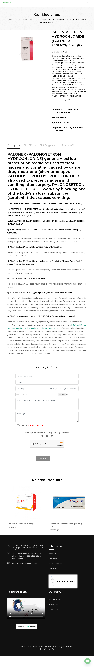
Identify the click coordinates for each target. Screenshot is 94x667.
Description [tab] (13, 145)
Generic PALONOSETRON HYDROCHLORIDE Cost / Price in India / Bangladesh (67, 82)
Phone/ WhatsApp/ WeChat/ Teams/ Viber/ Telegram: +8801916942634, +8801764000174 (26, 555)
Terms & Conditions (56, 563)
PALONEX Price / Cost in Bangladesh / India (69, 92)
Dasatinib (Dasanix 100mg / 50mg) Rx (66, 525)
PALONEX (70, 89)
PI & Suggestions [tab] (49, 145)
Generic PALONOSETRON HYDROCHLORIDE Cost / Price (69, 78)
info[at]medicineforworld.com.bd (24, 563)
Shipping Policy (54, 599)
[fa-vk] (69, 100)
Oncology (78, 56)
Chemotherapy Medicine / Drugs (64, 65)
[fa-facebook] (58, 100)
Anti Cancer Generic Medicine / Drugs (68, 59)
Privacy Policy (54, 609)
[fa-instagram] (53, 649)
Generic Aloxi (61, 69)
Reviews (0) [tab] (68, 145)
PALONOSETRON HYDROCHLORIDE (66, 96)
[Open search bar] (87, 3)
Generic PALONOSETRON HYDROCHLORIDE (67, 75)
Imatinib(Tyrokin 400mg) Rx (22, 524)
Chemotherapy (67, 56)
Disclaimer (53, 558)
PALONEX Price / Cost (68, 91)
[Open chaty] (87, 661)
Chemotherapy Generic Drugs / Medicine (68, 62)
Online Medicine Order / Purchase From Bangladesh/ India (69, 87)
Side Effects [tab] (30, 145)
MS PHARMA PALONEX (71, 85)
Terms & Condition (35, 425)
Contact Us (53, 568)
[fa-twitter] (61, 100)
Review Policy (54, 604)
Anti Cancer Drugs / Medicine (68, 58)
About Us (52, 554)
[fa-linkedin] (65, 100)
